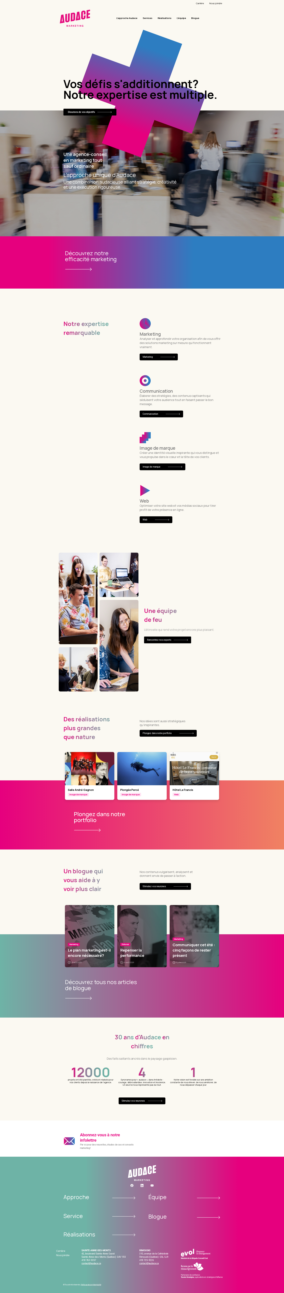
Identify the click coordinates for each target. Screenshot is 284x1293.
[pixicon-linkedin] (142, 1185)
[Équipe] (209, 1198)
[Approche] (124, 1198)
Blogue (157, 1216)
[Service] (124, 1216)
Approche (76, 1197)
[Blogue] (209, 1217)
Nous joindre (63, 1255)
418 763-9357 (89, 1260)
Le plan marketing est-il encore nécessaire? (89, 953)
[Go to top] (278, 1285)
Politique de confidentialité (91, 1284)
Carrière (60, 1251)
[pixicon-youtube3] (152, 1185)
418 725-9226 (146, 1260)
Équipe (157, 1197)
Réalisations (79, 1234)
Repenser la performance (132, 953)
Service (73, 1216)
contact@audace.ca (91, 1263)
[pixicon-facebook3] (132, 1185)
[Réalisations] (124, 1235)
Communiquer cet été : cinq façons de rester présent (194, 950)
